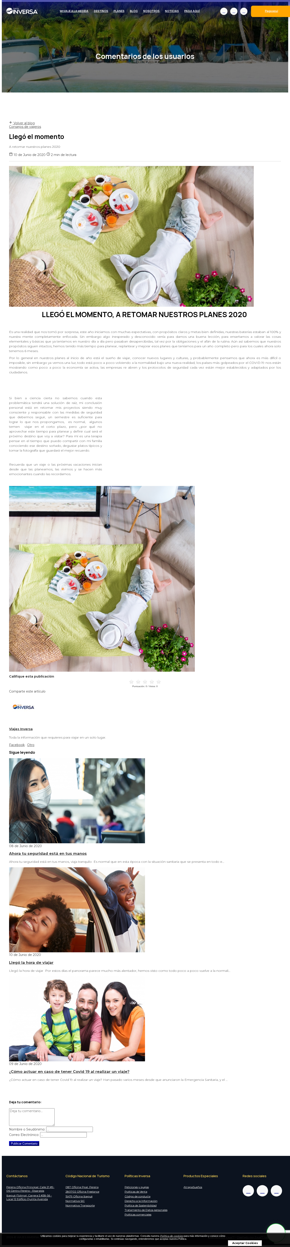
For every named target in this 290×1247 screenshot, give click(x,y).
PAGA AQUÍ (192, 11)
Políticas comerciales (138, 1214)
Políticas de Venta (136, 1191)
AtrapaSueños (193, 1187)
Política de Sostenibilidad (141, 1205)
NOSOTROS (151, 11)
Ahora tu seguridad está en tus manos (48, 853)
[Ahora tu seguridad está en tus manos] (77, 842)
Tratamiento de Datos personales (146, 1210)
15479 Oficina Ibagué (78, 1196)
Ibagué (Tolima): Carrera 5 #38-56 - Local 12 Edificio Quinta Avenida (29, 1197)
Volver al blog (24, 123)
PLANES (119, 11)
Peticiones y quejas (137, 1187)
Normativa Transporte (80, 1205)
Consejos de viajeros (25, 127)
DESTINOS (101, 11)
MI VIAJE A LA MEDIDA (74, 11)
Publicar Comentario (24, 1143)
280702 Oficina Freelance (82, 1191)
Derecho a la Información (141, 1201)
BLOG (134, 11)
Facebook (17, 745)
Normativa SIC (75, 1201)
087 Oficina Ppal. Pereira (82, 1187)
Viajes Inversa (21, 729)
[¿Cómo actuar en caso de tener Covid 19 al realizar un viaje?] (77, 1060)
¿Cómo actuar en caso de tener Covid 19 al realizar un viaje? (69, 1071)
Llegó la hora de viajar (31, 962)
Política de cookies (171, 1235)
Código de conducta (137, 1196)
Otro (30, 745)
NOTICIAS (172, 11)
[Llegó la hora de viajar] (77, 951)
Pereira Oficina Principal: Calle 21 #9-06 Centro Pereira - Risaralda (30, 1188)
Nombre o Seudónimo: (27, 1129)
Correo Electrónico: (24, 1135)
